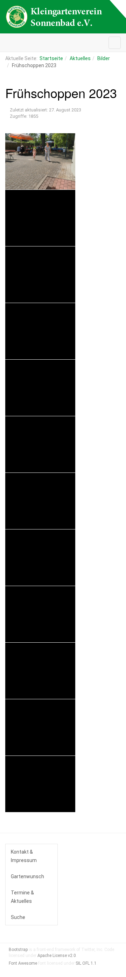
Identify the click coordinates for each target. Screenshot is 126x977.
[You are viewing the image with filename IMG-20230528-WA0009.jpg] (40, 444)
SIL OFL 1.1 (86, 963)
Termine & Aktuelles (22, 897)
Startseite (51, 58)
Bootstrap (18, 949)
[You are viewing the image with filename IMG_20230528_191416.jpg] (40, 614)
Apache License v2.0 (56, 955)
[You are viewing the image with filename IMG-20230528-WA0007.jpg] (40, 388)
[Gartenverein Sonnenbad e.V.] (54, 16)
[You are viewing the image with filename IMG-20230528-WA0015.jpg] (40, 501)
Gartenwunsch (27, 876)
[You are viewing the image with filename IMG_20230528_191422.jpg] (40, 671)
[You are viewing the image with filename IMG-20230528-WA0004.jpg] (40, 218)
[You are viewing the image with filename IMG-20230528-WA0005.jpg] (40, 274)
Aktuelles (80, 58)
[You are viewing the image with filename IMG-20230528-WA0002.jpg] (40, 161)
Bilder (103, 58)
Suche (18, 917)
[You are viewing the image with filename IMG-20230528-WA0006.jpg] (40, 331)
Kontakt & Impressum (24, 856)
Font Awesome (23, 963)
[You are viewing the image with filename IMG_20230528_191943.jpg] (40, 727)
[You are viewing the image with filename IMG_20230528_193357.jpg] (40, 784)
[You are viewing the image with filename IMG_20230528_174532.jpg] (40, 557)
